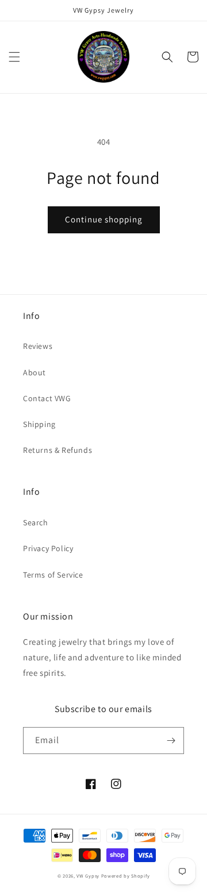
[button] (14, 57)
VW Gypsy (87, 875)
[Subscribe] (170, 740)
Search (35, 522)
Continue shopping (104, 219)
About (34, 372)
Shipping (39, 424)
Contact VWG (47, 398)
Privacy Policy (48, 548)
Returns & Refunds (57, 450)
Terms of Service (53, 575)
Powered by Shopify (125, 875)
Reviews (37, 346)
